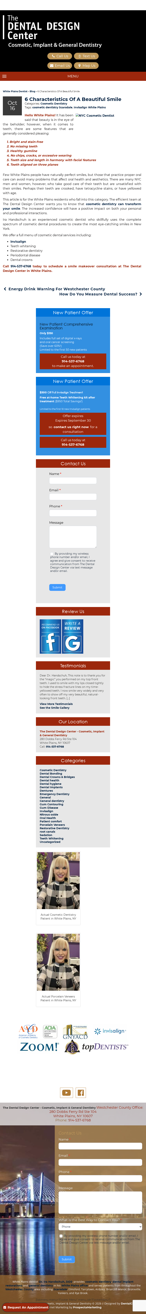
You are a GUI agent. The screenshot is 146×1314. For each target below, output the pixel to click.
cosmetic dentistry (98, 1281)
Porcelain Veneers (52, 825)
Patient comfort (51, 821)
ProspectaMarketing (87, 1307)
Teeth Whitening (51, 838)
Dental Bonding (51, 773)
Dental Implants (51, 787)
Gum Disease (49, 807)
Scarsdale (60, 1289)
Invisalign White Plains (90, 107)
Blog (32, 91)
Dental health (49, 780)
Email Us (62, 66)
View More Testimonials (56, 704)
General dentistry (52, 801)
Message (56, 522)
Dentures (46, 790)
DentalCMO (129, 1303)
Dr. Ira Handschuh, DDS (55, 1281)
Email (55, 490)
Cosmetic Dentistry (53, 103)
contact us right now (71, 427)
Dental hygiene (50, 784)
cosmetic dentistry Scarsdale (52, 107)
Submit (57, 587)
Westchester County (19, 1289)
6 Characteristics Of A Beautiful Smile (73, 99)
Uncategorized (50, 842)
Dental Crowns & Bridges (57, 777)
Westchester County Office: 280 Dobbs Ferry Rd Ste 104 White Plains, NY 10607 (96, 1111)
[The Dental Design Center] (52, 31)
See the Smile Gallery (54, 707)
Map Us (88, 66)
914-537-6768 (21, 266)
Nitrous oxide (49, 814)
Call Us (62, 56)
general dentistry (41, 1285)
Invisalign (18, 241)
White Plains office (74, 1285)
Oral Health (48, 818)
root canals (47, 831)
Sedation (46, 835)
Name (55, 474)
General (45, 797)
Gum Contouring (51, 804)
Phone (55, 506)
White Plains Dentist (15, 91)
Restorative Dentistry (54, 828)
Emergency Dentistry (54, 794)
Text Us (88, 56)
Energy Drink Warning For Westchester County (56, 289)
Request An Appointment (28, 1307)
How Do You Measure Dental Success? (99, 294)
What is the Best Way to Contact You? (90, 1220)
